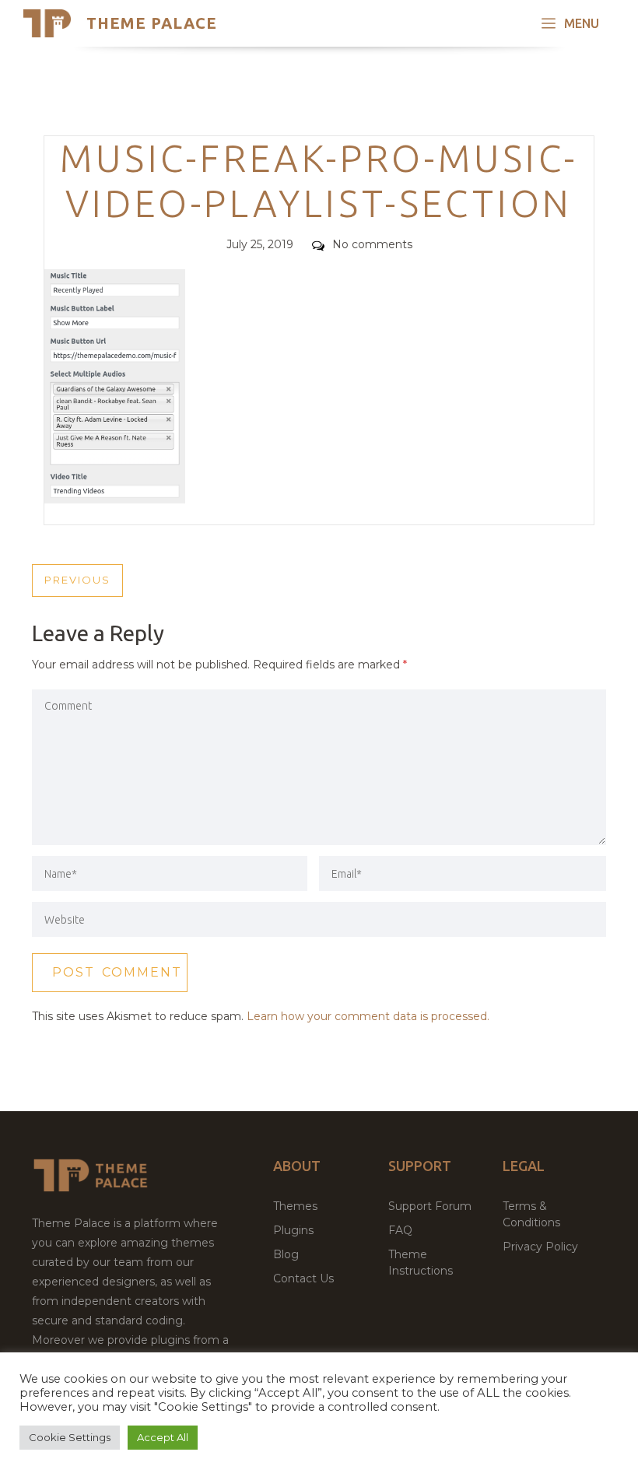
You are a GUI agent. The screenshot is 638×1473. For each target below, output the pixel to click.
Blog (286, 1254)
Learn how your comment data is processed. (368, 1016)
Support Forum (429, 1206)
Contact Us (303, 1278)
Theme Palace (151, 23)
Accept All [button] (162, 1437)
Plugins (293, 1230)
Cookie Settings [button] (69, 1437)
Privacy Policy (540, 1247)
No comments (372, 244)
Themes (295, 1206)
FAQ (400, 1230)
